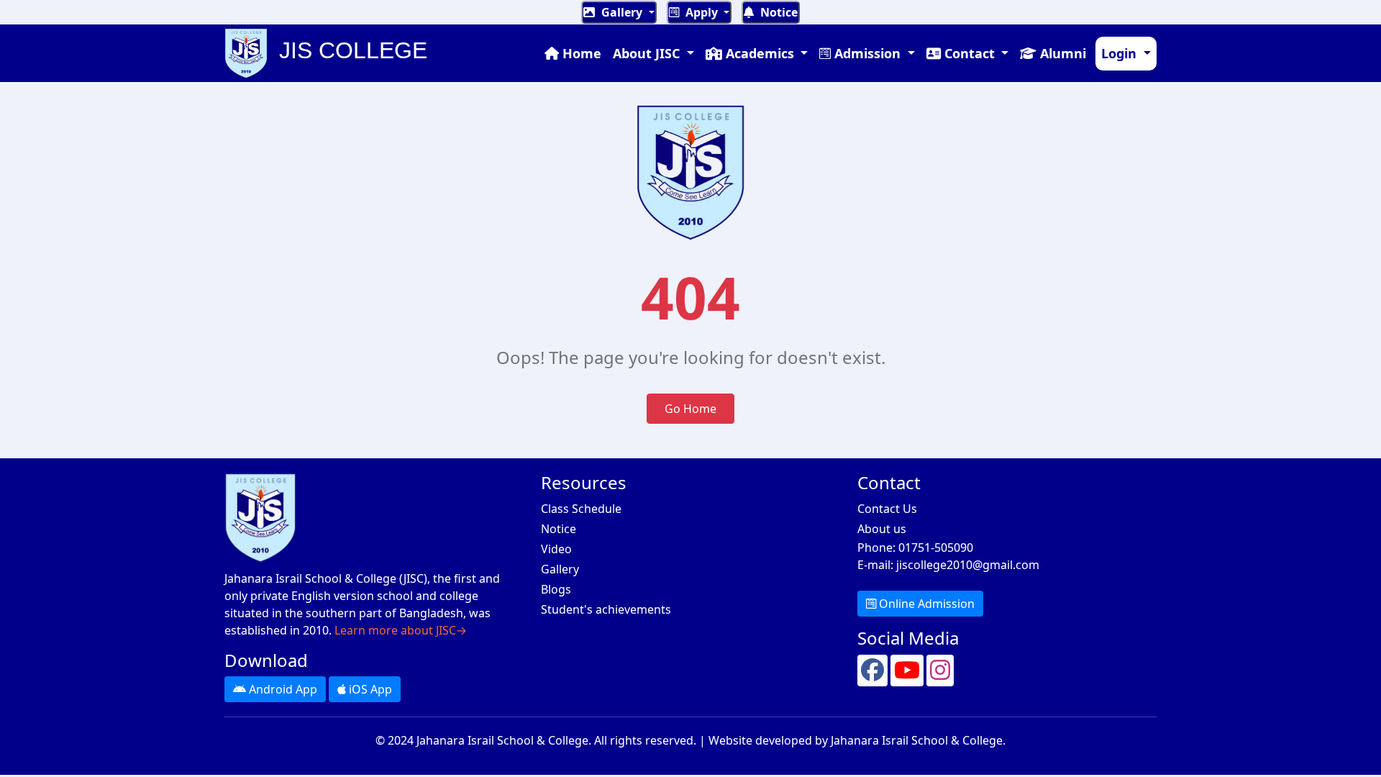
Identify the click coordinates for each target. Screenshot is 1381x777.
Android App (281, 689)
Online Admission (925, 604)
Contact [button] (969, 53)
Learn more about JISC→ (400, 630)
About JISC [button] (648, 53)
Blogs (556, 589)
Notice (777, 12)
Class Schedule (581, 509)
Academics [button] (760, 53)
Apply (702, 12)
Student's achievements (606, 609)
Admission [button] (867, 53)
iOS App (369, 689)
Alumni (1061, 53)
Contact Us (887, 509)
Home (580, 53)
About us (881, 529)
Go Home (690, 409)
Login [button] (1120, 53)
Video (556, 549)
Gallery (621, 12)
